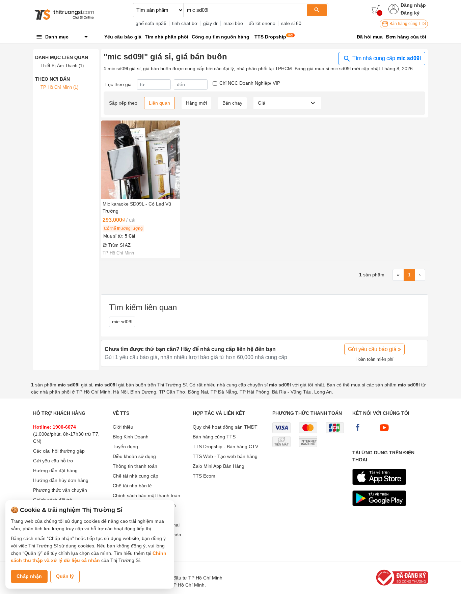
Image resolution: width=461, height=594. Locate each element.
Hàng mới (196, 103)
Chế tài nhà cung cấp (135, 476)
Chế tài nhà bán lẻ (132, 485)
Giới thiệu (123, 427)
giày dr (210, 23)
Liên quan (159, 103)
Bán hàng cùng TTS (407, 23)
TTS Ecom (204, 476)
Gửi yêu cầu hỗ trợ (53, 460)
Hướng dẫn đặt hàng (55, 470)
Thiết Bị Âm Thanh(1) (62, 65)
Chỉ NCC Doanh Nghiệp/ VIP (249, 83)
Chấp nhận (29, 576)
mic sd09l (122, 321)
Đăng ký (410, 13)
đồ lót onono (262, 23)
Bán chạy (232, 103)
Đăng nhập (413, 5)
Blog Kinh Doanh (130, 436)
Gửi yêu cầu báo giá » (374, 349)
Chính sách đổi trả (52, 500)
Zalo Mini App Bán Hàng (218, 466)
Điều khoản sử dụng (134, 456)
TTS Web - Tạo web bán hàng (225, 456)
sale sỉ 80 (291, 23)
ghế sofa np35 (151, 23)
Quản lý (65, 576)
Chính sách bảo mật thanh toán (146, 495)
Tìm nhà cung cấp (386, 58)
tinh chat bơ (184, 23)
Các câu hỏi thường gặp (59, 451)
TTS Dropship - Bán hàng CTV (225, 446)
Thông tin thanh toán (135, 466)
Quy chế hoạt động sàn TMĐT (225, 427)
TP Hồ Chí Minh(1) (59, 87)
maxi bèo (233, 23)
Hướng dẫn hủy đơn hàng (60, 480)
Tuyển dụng (125, 446)
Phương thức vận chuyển (60, 490)
